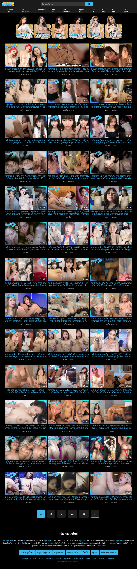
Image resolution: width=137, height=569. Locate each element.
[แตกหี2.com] (8, 4)
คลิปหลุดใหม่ (10, 11)
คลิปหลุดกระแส (86, 543)
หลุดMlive (41, 9)
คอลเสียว (113, 11)
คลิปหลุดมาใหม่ (8, 541)
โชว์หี (94, 11)
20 (84, 513)
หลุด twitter (66, 11)
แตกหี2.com (101, 546)
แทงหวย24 (126, 11)
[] (89, 4)
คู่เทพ (103, 11)
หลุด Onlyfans (25, 11)
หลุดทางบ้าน (81, 11)
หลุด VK (53, 11)
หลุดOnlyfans (48, 541)
